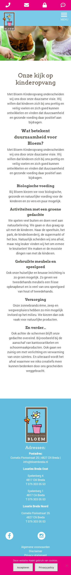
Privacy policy (46, 567)
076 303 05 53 (36, 484)
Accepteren (23, 567)
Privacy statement (35, 555)
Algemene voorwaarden (35, 547)
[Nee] (66, 565)
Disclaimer (35, 551)
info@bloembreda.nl (35, 462)
